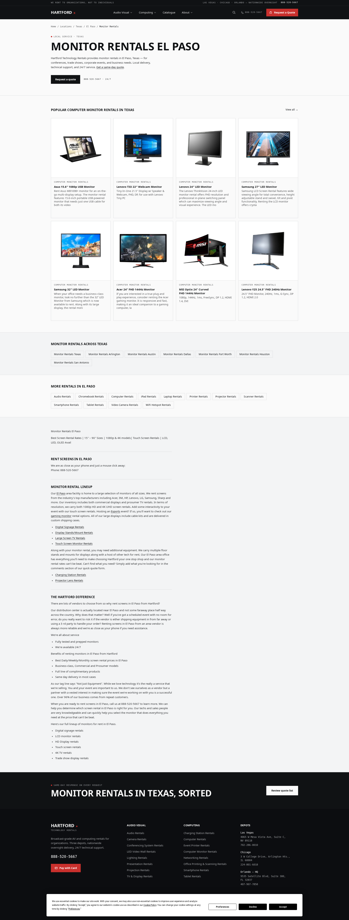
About (185, 12)
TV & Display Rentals (140, 876)
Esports (115, 511)
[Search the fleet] (234, 12)
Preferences (222, 907)
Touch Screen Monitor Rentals (74, 543)
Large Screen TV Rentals (70, 538)
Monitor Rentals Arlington (104, 354)
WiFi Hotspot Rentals (158, 405)
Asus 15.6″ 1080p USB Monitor (74, 186)
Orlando (239, 2)
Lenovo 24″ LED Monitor (195, 186)
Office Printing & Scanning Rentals (205, 864)
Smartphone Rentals (66, 405)
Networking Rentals (196, 857)
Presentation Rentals (140, 864)
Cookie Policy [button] (149, 905)
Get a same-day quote (110, 67)
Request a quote (65, 79)
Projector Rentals (225, 396)
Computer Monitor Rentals (200, 851)
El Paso (90, 26)
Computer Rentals (122, 396)
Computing (146, 12)
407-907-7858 (249, 884)
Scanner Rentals (254, 396)
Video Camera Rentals (124, 405)
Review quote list (282, 790)
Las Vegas (209, 2)
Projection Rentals (138, 870)
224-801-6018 (249, 864)
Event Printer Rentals (197, 845)
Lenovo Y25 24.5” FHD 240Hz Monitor (267, 289)
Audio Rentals (62, 396)
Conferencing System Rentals (145, 845)
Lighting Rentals (137, 857)
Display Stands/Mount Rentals (74, 532)
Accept (283, 907)
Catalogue (169, 12)
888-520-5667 (289, 2)
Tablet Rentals (95, 405)
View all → (292, 109)
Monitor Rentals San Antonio (71, 362)
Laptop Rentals (173, 396)
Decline (253, 907)
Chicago (225, 2)
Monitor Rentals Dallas (177, 354)
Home (53, 26)
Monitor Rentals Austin (142, 354)
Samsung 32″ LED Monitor (71, 289)
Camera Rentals (136, 839)
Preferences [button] (74, 909)
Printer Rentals (199, 396)
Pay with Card (68, 868)
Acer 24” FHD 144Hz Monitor (136, 289)
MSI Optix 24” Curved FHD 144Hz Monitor (194, 291)
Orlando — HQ (249, 871)
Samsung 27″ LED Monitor (259, 186)
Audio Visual (121, 12)
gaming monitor (61, 516)
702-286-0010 (249, 844)
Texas (79, 26)
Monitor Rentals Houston (254, 354)
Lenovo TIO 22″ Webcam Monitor (139, 186)
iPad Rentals (148, 396)
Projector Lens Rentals (69, 580)
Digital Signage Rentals (69, 527)
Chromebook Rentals (91, 396)
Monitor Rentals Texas (67, 354)
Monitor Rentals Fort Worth (215, 354)
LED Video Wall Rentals (141, 851)
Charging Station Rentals (70, 574)
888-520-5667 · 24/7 (97, 79)
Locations (66, 26)
